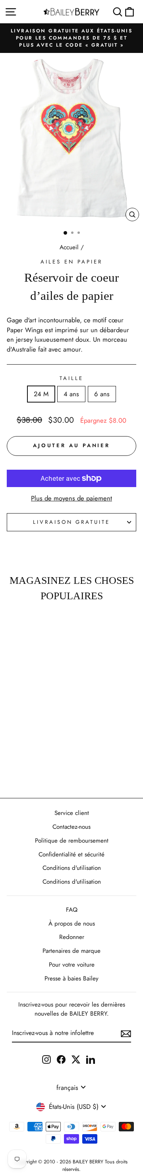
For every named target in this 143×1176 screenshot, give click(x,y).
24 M (41, 394)
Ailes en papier (71, 261)
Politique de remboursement (71, 840)
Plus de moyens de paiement (71, 498)
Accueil (69, 247)
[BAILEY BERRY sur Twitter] (76, 1058)
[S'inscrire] (126, 1033)
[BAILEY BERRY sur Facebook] (61, 1058)
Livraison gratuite (71, 522)
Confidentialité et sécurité (71, 854)
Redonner (71, 937)
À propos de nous (71, 923)
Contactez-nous (71, 826)
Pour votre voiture (72, 964)
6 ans (102, 394)
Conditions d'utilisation (72, 868)
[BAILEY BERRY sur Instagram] (46, 1058)
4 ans (71, 394)
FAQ (71, 909)
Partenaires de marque (71, 950)
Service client (71, 813)
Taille (71, 378)
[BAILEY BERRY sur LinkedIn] (90, 1058)
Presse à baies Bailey (71, 978)
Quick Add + (24, 769)
